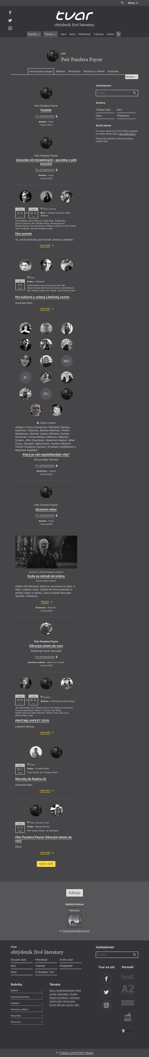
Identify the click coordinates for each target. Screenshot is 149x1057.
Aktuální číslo (18, 959)
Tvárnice (99, 34)
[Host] (127, 977)
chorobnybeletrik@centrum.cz (76, 930)
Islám (76, 1005)
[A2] (127, 990)
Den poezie (23, 233)
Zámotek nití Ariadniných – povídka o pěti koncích (46, 162)
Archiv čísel (66, 959)
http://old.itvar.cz (127, 133)
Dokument (74, 997)
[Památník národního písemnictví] (127, 1017)
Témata (49, 34)
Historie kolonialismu (59, 997)
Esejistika (113, 71)
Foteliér (46, 110)
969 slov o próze (65, 1005)
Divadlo (73, 994)
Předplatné (66, 965)
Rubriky (33, 34)
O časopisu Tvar (44, 972)
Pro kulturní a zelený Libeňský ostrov (42, 297)
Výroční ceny (55, 1001)
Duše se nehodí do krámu (46, 576)
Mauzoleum (63, 994)
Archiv (110, 34)
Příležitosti (84, 34)
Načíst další (46, 863)
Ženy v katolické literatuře (61, 990)
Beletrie (60, 71)
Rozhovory (74, 71)
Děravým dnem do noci (46, 646)
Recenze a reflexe (94, 71)
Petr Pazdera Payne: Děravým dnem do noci (43, 839)
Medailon (130, 77)
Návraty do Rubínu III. (31, 779)
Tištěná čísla (103, 109)
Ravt (63, 34)
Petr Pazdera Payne (41, 71)
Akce (72, 34)
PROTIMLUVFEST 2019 (32, 720)
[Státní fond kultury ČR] (127, 1031)
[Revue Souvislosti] (127, 1003)
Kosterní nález (46, 509)
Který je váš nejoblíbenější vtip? (46, 454)
